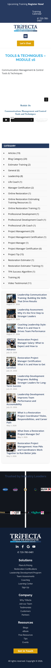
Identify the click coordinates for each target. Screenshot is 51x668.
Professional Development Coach (25, 219)
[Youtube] (33, 546)
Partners (25, 615)
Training (12, 277)
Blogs (25, 627)
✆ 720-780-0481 (42, 19)
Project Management (19, 231)
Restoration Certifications (25, 569)
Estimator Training (17, 164)
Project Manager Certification (23, 248)
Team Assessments (25, 576)
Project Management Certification (25, 237)
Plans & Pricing (25, 565)
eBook (25, 631)
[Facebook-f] (22, 546)
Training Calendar (37, 12)
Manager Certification (19, 187)
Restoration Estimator (19, 260)
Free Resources (25, 635)
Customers (25, 611)
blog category (15, 158)
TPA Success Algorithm (20, 271)
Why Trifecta (25, 600)
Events (25, 642)
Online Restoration (18, 193)
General (12, 170)
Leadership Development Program (25, 573)
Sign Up (25, 587)
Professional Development (22, 214)
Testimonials (25, 607)
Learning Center (25, 584)
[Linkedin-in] (17, 546)
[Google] (28, 546)
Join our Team (25, 604)
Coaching (25, 580)
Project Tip (13, 254)
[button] (26, 36)
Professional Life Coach (20, 225)
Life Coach (13, 181)
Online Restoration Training (22, 208)
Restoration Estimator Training (24, 265)
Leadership (14, 176)
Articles (12, 153)
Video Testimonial (17, 283)
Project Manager (16, 242)
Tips (25, 638)
